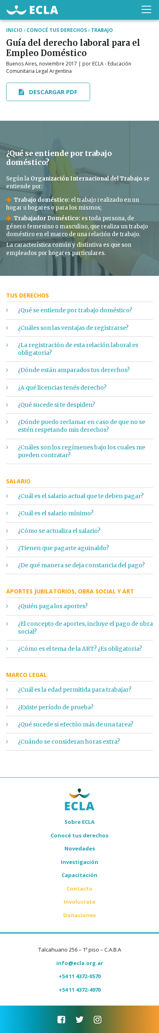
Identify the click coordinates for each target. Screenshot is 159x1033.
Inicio (14, 30)
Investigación (79, 862)
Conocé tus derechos (79, 835)
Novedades (79, 848)
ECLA (32, 9)
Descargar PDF (52, 92)
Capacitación (79, 875)
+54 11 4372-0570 (80, 976)
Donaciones (79, 915)
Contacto (79, 888)
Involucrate (79, 901)
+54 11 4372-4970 (80, 989)
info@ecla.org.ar (79, 963)
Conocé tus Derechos (56, 30)
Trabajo (102, 30)
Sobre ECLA (79, 821)
